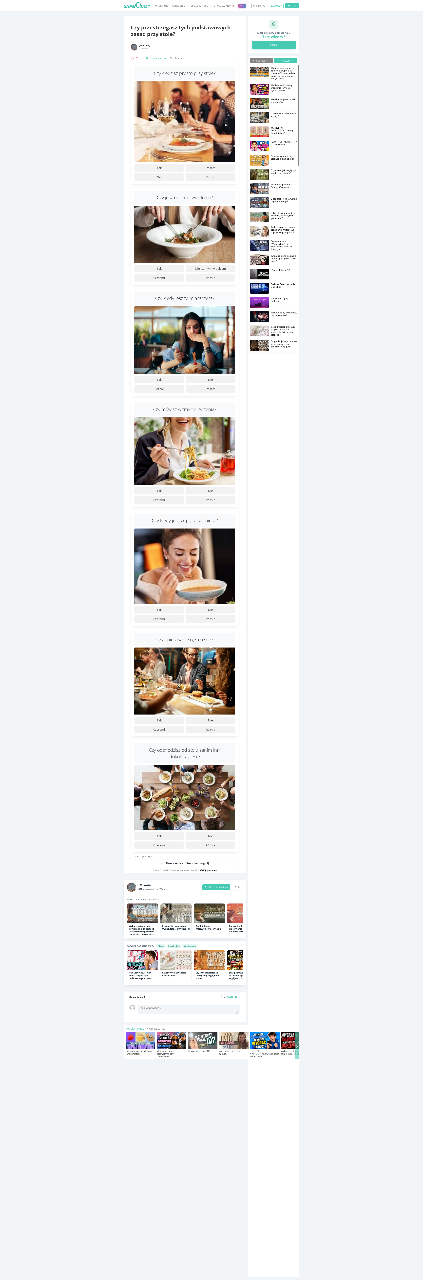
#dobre (160, 946)
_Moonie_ (144, 45)
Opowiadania (224, 6)
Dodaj (292, 5)
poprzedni (261, 60)
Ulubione (179, 58)
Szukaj (260, 6)
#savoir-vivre (174, 946)
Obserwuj (156, 58)
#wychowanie (190, 946)
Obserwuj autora (218, 887)
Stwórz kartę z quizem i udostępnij (187, 863)
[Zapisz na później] (189, 58)
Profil (237, 887)
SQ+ (242, 5)
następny (287, 60)
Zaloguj (276, 6)
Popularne (161, 6)
